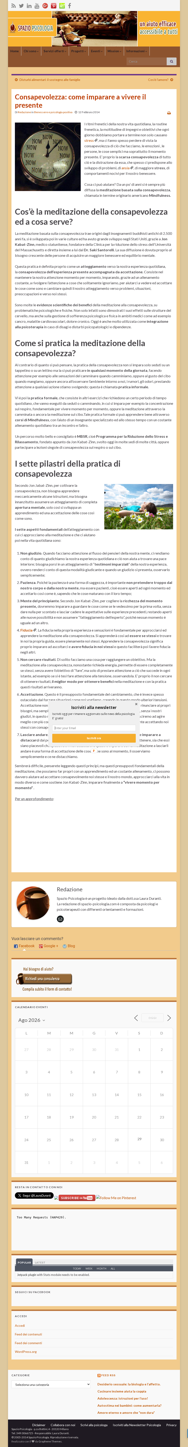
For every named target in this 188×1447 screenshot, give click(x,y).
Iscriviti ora (94, 738)
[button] (94, 707)
